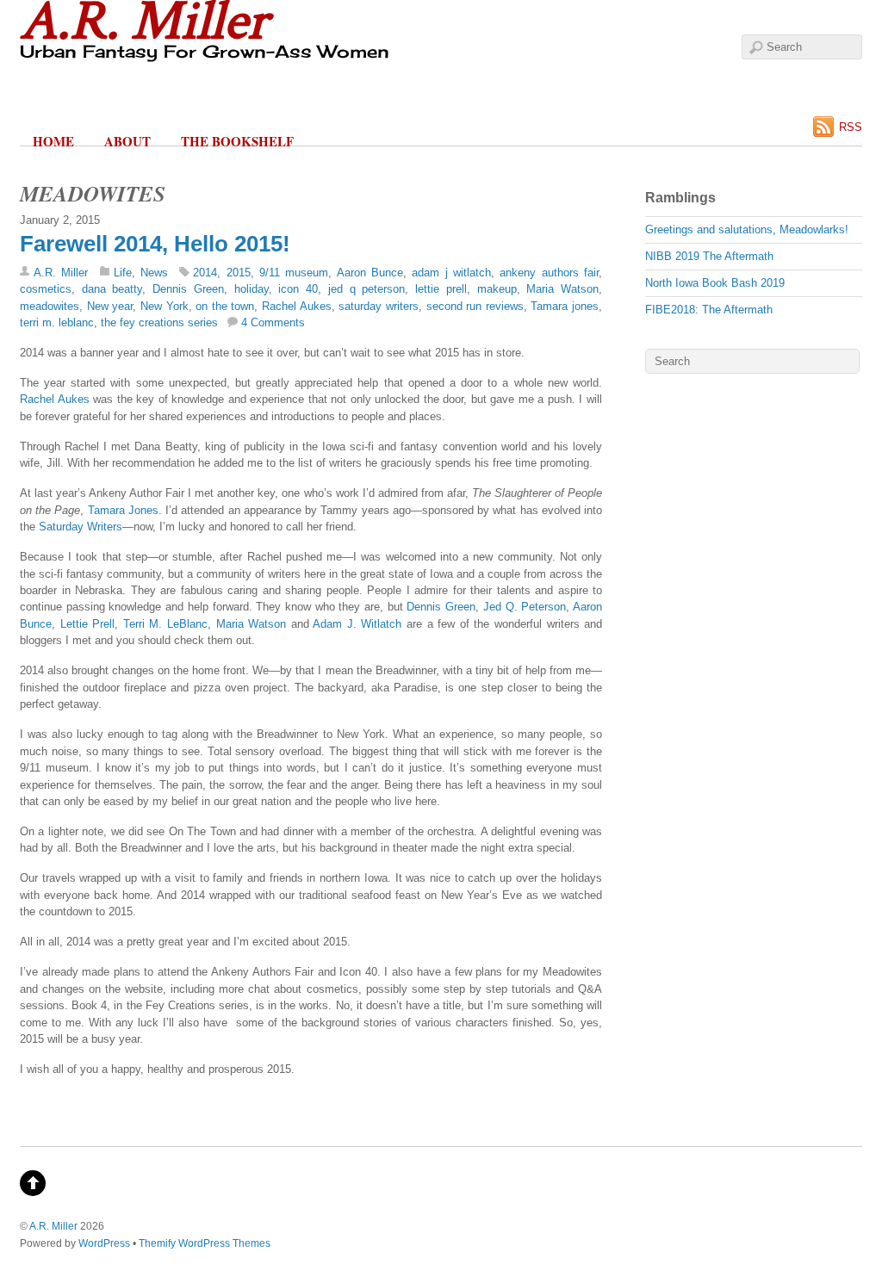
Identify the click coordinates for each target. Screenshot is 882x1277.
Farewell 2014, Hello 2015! (155, 244)
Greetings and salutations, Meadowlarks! (746, 229)
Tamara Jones (123, 510)
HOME (53, 141)
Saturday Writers (80, 526)
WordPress (104, 1243)
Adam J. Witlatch (357, 623)
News (154, 272)
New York (164, 306)
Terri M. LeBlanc (165, 623)
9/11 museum (293, 272)
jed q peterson (366, 288)
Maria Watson (562, 288)
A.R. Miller (61, 272)
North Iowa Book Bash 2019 (715, 282)
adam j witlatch (451, 272)
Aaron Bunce (370, 272)
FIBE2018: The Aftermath (709, 309)
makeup (497, 288)
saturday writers (379, 306)
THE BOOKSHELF (237, 141)
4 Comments (273, 322)
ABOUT (127, 141)
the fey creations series (159, 322)
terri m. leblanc (57, 322)
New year (110, 306)
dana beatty (112, 288)
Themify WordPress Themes (204, 1243)
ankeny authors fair (549, 272)
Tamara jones (565, 306)
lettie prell (441, 288)
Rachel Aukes (297, 306)
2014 (205, 272)
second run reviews (475, 306)
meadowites (49, 306)
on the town (225, 306)
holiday (251, 288)
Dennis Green (188, 288)
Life (123, 272)
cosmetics (45, 288)
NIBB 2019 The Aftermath (709, 256)
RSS (850, 127)
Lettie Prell (87, 623)
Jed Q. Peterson (524, 606)
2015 (239, 272)
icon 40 (298, 288)
